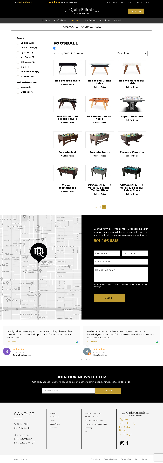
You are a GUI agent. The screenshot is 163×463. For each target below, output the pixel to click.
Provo (122, 430)
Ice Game (27, 57)
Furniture (53, 428)
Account (149, 2)
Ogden (123, 419)
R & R (25, 67)
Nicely (25, 459)
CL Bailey (27, 43)
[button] (136, 11)
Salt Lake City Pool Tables (94, 420)
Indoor (26, 87)
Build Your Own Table (93, 413)
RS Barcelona (30, 71)
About (115, 2)
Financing (139, 2)
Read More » (12, 342)
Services (130, 2)
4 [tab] (86, 359)
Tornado (27, 76)
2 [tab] (81, 359)
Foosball (86, 27)
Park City (124, 426)
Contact (122, 2)
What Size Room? (91, 417)
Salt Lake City (127, 423)
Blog (109, 2)
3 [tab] (84, 359)
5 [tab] (89, 359)
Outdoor (27, 92)
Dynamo (27, 52)
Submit (109, 298)
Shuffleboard (54, 417)
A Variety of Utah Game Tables (96, 424)
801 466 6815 (25, 2)
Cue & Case (29, 47)
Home (65, 27)
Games (74, 27)
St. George (125, 434)
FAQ (86, 431)
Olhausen (28, 62)
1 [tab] (79, 359)
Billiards (52, 413)
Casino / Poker (55, 424)
